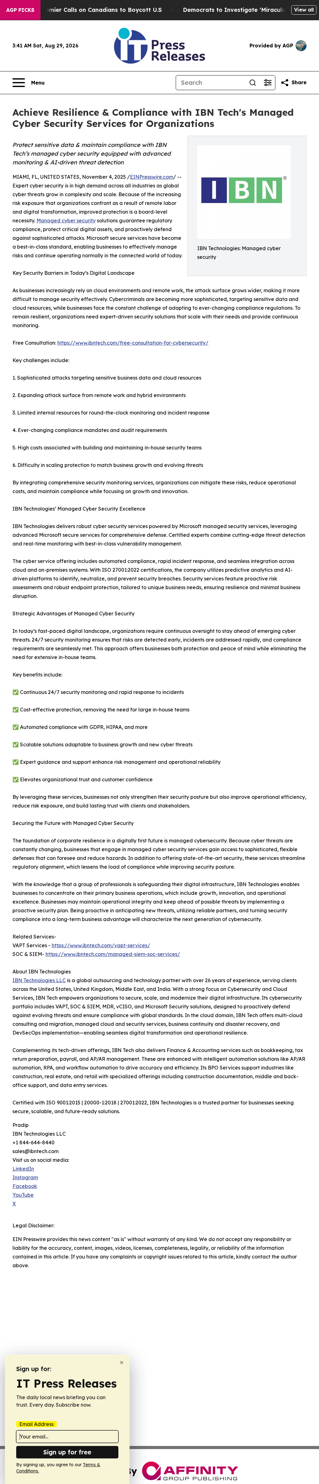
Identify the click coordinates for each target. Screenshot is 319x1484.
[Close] (122, 1362)
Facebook (24, 1186)
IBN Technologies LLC (39, 980)
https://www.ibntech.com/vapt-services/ (101, 945)
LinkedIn (23, 1169)
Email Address (36, 1424)
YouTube (23, 1195)
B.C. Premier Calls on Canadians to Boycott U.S (94, 9)
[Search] (252, 82)
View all (304, 10)
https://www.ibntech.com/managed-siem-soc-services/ (112, 954)
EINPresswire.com (151, 177)
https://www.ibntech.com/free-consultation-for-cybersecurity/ (132, 343)
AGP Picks (20, 10)
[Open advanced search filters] (267, 82)
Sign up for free (67, 1452)
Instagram (25, 1177)
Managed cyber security (66, 220)
